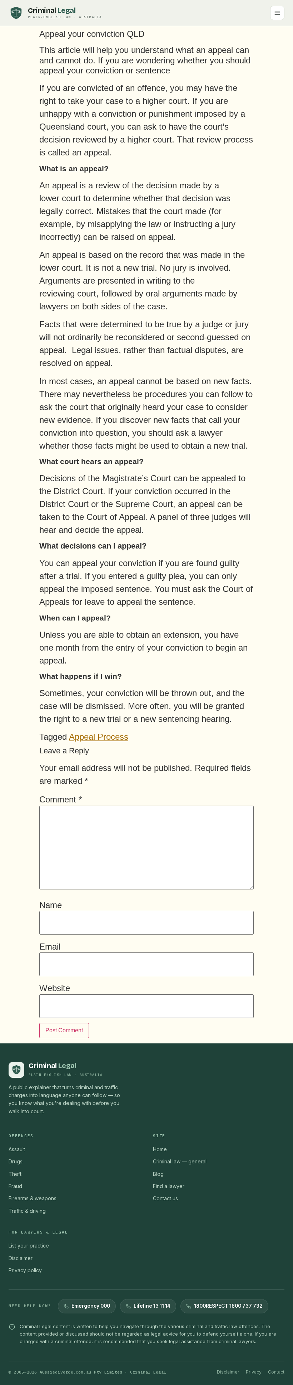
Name (50, 905)
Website (54, 988)
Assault (17, 1149)
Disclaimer (21, 1258)
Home (160, 1149)
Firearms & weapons (32, 1198)
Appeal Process (98, 737)
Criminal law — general (180, 1161)
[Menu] (277, 13)
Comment (60, 799)
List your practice (29, 1245)
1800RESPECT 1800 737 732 (228, 1306)
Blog (158, 1174)
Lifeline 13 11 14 (152, 1306)
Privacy (254, 1372)
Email (49, 946)
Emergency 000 (90, 1306)
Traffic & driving (27, 1211)
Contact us (165, 1198)
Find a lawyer (168, 1186)
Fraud (15, 1186)
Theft (15, 1174)
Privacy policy (25, 1270)
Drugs (16, 1161)
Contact (276, 1372)
